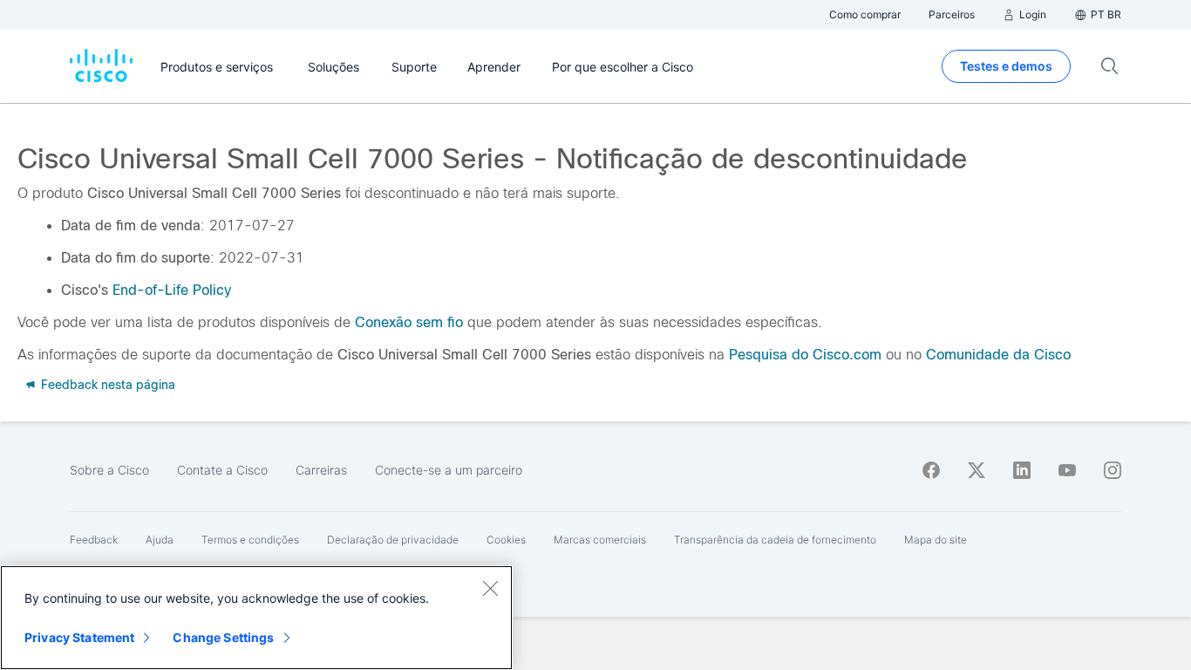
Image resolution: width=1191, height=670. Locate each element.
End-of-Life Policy (171, 290)
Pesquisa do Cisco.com (805, 354)
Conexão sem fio (409, 322)
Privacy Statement (79, 637)
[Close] (490, 588)
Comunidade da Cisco (998, 354)
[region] (256, 617)
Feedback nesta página (106, 385)
